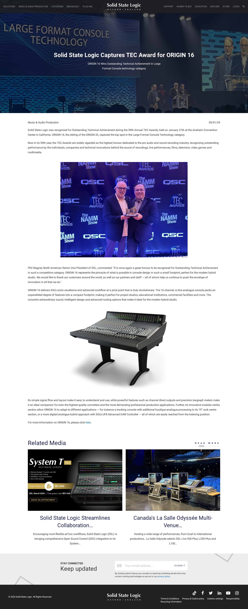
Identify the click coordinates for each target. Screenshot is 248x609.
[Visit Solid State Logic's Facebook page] (203, 593)
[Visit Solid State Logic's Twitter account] (211, 593)
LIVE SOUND (57, 6)
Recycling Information (171, 601)
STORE (226, 6)
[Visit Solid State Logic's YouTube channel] (228, 593)
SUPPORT (168, 6)
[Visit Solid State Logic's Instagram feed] (237, 593)
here (88, 422)
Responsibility (233, 598)
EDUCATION (201, 6)
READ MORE (207, 443)
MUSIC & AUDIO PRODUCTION (33, 6)
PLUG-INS (87, 6)
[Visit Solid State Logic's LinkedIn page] (219, 593)
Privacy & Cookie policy (193, 598)
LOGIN (236, 6)
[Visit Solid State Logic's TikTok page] (194, 593)
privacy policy (164, 576)
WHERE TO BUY (184, 6)
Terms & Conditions (170, 598)
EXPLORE (214, 6)
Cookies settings (215, 598)
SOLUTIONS (9, 6)
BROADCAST (73, 6)
